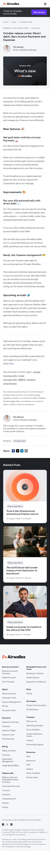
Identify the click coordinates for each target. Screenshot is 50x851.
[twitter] (17, 450)
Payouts (5, 803)
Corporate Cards (9, 698)
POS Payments (8, 739)
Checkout (6, 726)
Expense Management (11, 702)
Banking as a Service (34, 673)
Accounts (6, 790)
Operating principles (34, 725)
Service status (32, 777)
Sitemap (37, 820)
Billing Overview (9, 751)
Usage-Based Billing (10, 765)
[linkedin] (21, 450)
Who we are (31, 721)
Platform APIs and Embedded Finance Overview (10, 779)
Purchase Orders (9, 710)
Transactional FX (9, 799)
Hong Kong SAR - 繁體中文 (14, 380)
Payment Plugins (9, 730)
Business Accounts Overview (10, 672)
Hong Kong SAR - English (13, 376)
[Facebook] (3, 824)
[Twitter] (7, 824)
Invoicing (6, 755)
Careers (29, 740)
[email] (26, 450)
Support (29, 769)
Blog (14, 22)
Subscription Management (7, 760)
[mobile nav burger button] (45, 3)
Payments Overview (10, 722)
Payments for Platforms (36, 682)
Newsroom (31, 761)
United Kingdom (10, 383)
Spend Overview (9, 694)
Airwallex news (25, 22)
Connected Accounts (11, 786)
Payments (6, 794)
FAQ (28, 765)
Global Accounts (9, 677)
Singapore (31, 380)
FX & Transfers (8, 682)
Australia (36, 372)
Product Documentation (36, 705)
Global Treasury (32, 677)
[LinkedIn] (11, 824)
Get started (39, 12)
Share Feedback (33, 773)
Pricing (29, 693)
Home (5, 22)
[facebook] (13, 450)
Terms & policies (33, 730)
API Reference (32, 709)
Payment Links (8, 735)
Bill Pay (5, 706)
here (28, 847)
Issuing (5, 807)
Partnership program (34, 744)
